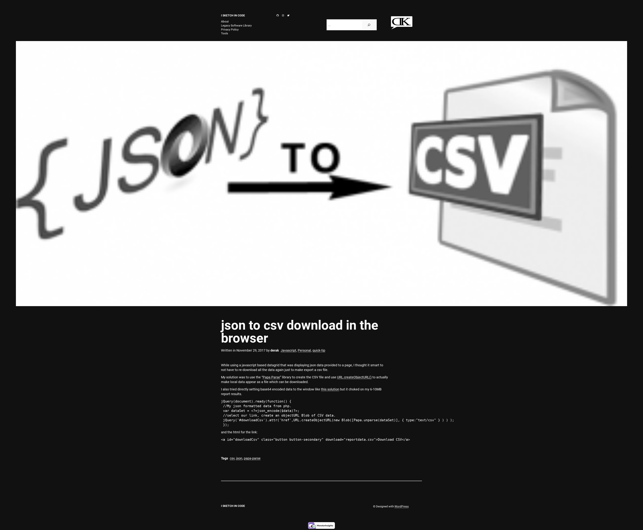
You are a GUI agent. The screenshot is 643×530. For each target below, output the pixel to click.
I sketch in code (233, 15)
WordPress (402, 506)
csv (232, 458)
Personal (304, 350)
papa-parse (252, 458)
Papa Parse (271, 377)
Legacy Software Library (236, 25)
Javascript (288, 350)
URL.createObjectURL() (354, 377)
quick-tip (318, 350)
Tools (224, 33)
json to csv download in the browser (299, 332)
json (239, 458)
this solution (330, 389)
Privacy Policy (230, 29)
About (225, 21)
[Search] (369, 24)
